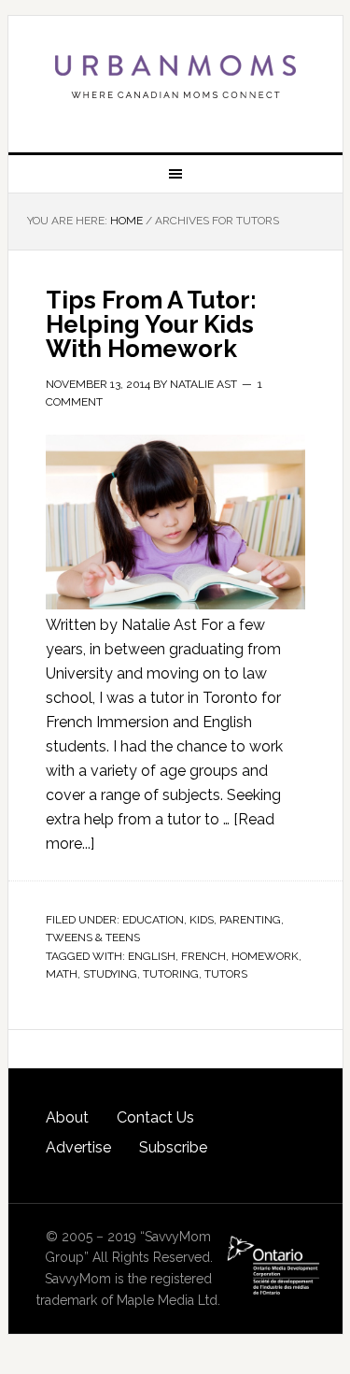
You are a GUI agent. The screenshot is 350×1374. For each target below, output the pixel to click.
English (151, 956)
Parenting (250, 919)
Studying (110, 973)
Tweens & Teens (93, 937)
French (203, 956)
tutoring (171, 973)
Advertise (78, 1147)
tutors (225, 973)
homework (265, 956)
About (67, 1117)
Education (153, 919)
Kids (201, 919)
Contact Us (155, 1117)
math (61, 973)
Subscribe (173, 1147)
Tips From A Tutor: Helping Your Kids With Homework (151, 324)
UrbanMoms (175, 77)
